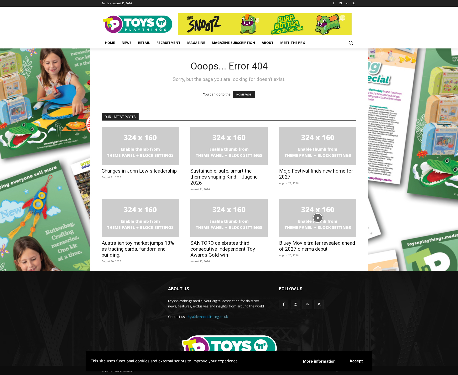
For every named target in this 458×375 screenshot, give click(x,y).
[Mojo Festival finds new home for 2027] (317, 146)
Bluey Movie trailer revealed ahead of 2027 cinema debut (317, 246)
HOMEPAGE (243, 94)
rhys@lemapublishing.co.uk (207, 316)
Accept (356, 361)
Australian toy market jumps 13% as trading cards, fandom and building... (138, 249)
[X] (353, 3)
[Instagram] (340, 3)
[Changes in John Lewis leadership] (140, 146)
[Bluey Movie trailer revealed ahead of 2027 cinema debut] (317, 218)
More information (319, 361)
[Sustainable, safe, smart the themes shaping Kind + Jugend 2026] (229, 146)
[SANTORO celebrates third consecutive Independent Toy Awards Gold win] (229, 218)
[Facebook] (334, 3)
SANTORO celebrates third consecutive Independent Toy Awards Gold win (222, 249)
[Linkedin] (347, 3)
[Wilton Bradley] (267, 24)
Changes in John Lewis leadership (139, 171)
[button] (350, 42)
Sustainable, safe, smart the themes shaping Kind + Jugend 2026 (224, 177)
